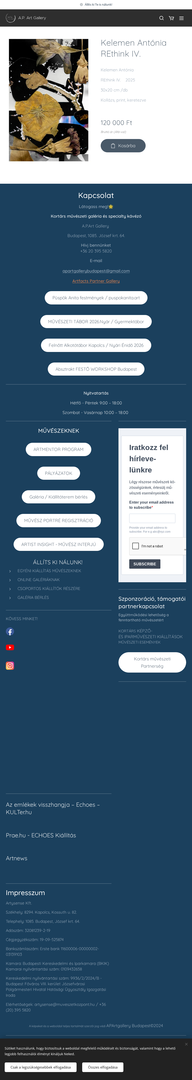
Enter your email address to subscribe (151, 504)
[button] (161, 18)
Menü (181, 18)
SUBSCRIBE (144, 564)
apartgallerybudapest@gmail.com (96, 271)
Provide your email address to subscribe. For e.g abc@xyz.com (149, 529)
